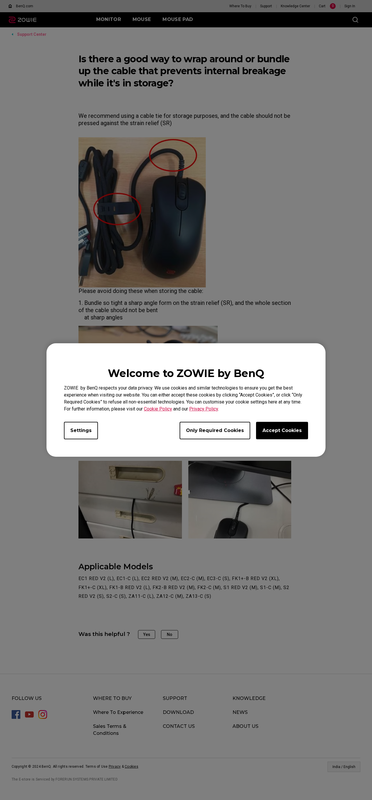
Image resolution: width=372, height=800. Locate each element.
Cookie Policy (158, 409)
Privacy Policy (203, 409)
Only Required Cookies (215, 430)
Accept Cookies (282, 430)
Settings (81, 430)
